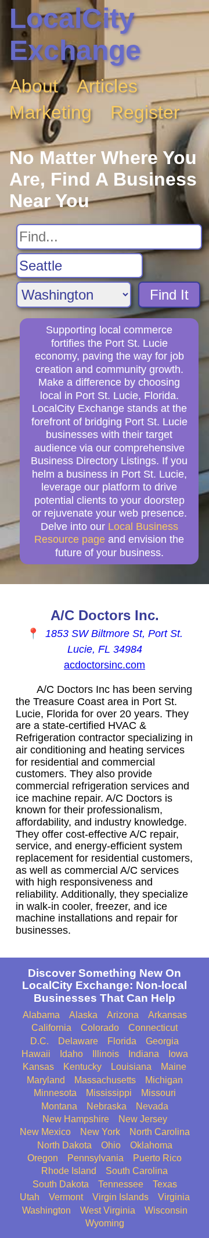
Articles (107, 86)
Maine (173, 1067)
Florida (121, 1041)
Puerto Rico (157, 1158)
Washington (46, 1210)
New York (100, 1132)
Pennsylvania (95, 1158)
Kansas (38, 1067)
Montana (59, 1106)
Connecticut (153, 1028)
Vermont (66, 1197)
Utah (29, 1197)
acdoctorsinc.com (104, 665)
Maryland (46, 1080)
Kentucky (82, 1067)
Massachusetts (105, 1080)
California (51, 1028)
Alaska (83, 1015)
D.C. (39, 1041)
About (33, 86)
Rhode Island (68, 1171)
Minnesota (55, 1093)
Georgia (162, 1041)
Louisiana (131, 1067)
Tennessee (120, 1184)
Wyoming (104, 1223)
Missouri (158, 1093)
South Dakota (61, 1184)
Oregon (42, 1158)
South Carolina (137, 1171)
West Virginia (107, 1210)
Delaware (78, 1041)
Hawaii (36, 1054)
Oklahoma (151, 1145)
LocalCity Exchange (75, 34)
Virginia (174, 1197)
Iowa (178, 1054)
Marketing (50, 112)
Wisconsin (166, 1210)
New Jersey (142, 1119)
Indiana (143, 1054)
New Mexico (45, 1132)
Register (145, 112)
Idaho (71, 1054)
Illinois (105, 1054)
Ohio (111, 1145)
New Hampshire (75, 1119)
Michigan (164, 1080)
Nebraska (107, 1106)
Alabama (41, 1015)
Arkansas (167, 1015)
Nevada (152, 1106)
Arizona (123, 1015)
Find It (169, 295)
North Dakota (64, 1145)
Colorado (100, 1028)
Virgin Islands (120, 1197)
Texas (165, 1184)
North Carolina (159, 1132)
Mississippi (109, 1093)
